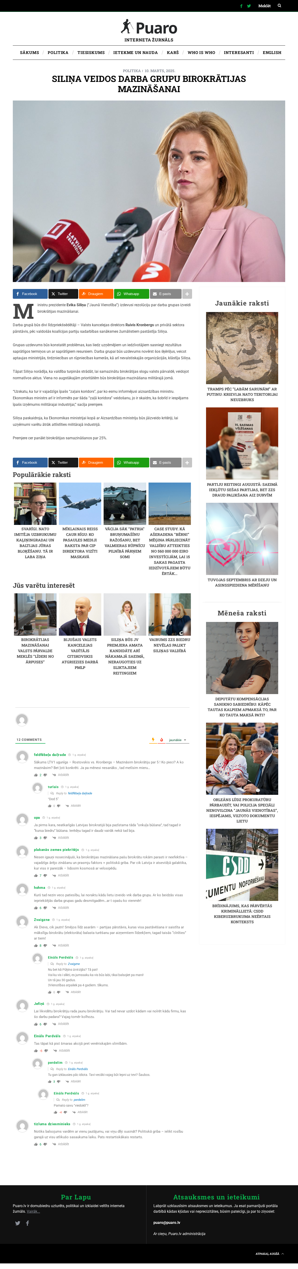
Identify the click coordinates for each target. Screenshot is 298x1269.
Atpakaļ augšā (268, 1254)
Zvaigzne (74, 964)
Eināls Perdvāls (78, 1069)
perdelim (79, 1099)
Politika (132, 70)
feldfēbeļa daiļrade (80, 793)
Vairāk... (33, 1211)
